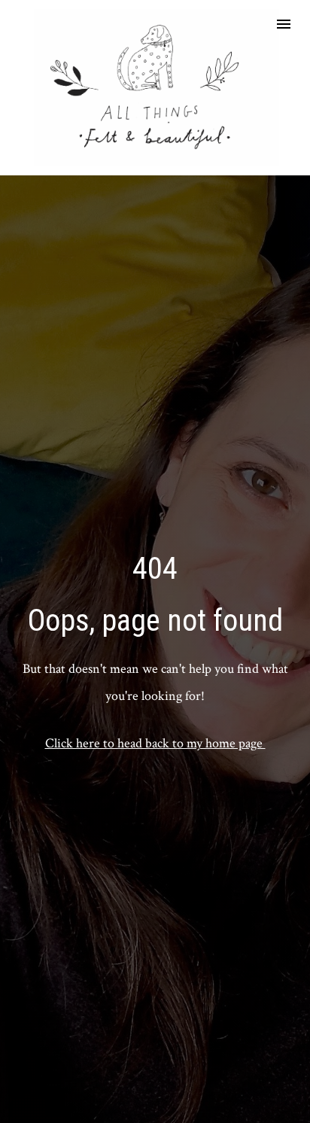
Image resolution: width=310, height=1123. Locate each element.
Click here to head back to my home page (155, 743)
